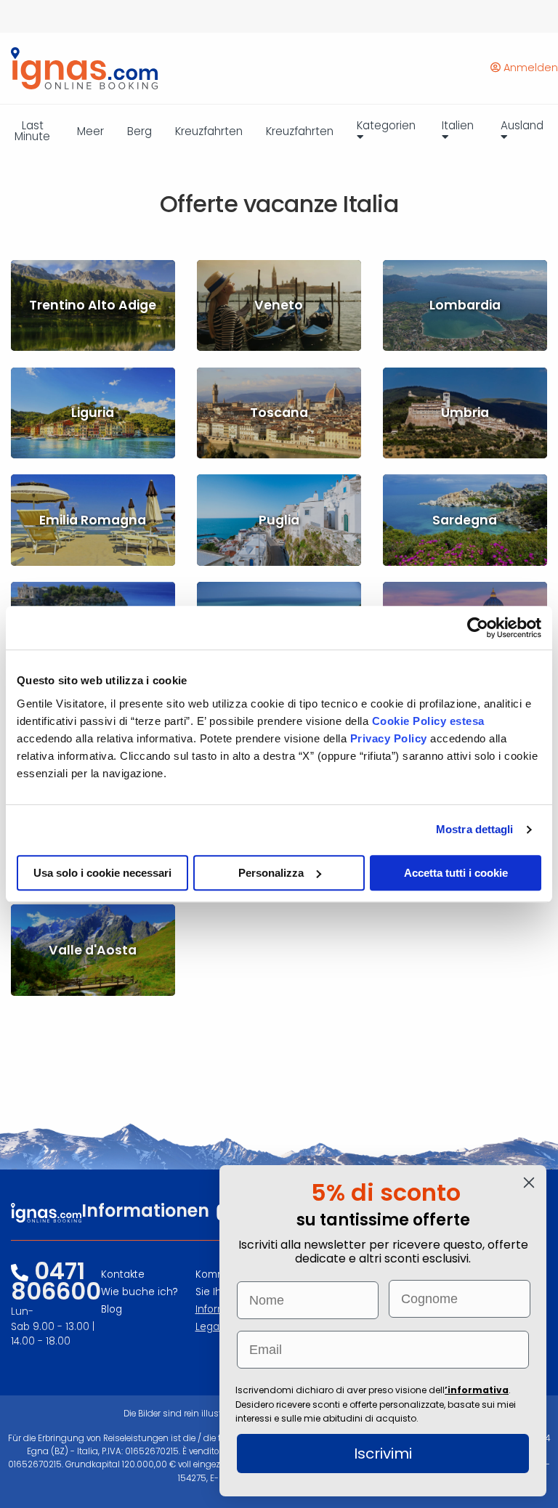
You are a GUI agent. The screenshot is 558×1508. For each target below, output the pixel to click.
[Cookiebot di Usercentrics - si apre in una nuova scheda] (477, 628)
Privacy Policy (390, 738)
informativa (478, 1390)
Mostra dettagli (475, 829)
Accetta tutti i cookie (456, 873)
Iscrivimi (383, 1453)
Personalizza (271, 873)
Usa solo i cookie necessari (102, 873)
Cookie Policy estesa (428, 721)
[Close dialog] (529, 1182)
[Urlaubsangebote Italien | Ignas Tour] (79, 68)
